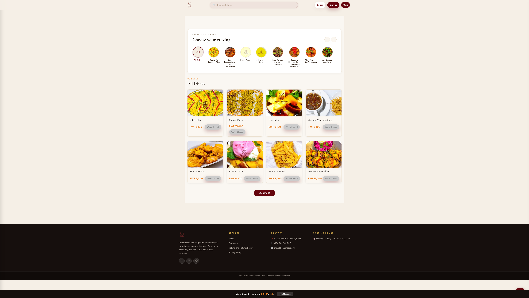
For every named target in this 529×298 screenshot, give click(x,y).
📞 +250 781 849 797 (281, 243)
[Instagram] (189, 261)
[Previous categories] (327, 39)
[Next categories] (334, 39)
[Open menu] (182, 5)
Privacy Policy (235, 252)
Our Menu (233, 243)
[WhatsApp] (196, 261)
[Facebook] (182, 261)
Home (231, 238)
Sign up (333, 5)
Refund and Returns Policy (241, 248)
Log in (320, 5)
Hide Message (285, 294)
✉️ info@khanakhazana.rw (283, 248)
